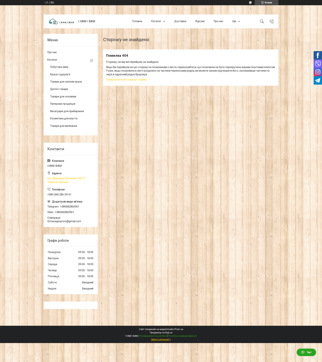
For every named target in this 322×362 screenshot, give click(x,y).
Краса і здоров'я (60, 74)
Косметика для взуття (64, 118)
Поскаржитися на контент (153, 336)
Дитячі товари (59, 89)
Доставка (180, 21)
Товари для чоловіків (63, 96)
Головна (137, 21)
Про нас (218, 21)
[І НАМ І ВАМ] (61, 21)
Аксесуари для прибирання (67, 111)
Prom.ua (179, 329)
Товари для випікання (63, 125)
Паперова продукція (62, 103)
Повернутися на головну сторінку (126, 79)
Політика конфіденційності (182, 336)
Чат (309, 352)
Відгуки (200, 21)
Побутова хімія (59, 66)
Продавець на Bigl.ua (161, 332)
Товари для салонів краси (66, 81)
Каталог (156, 21)
